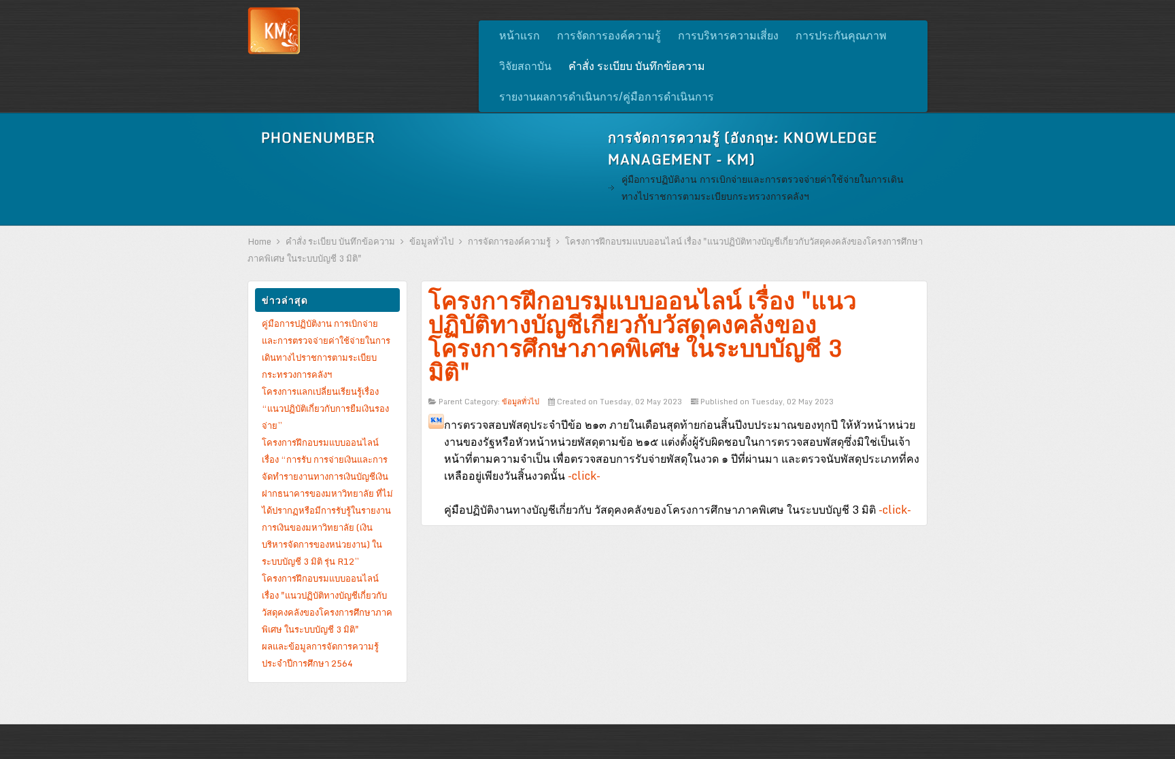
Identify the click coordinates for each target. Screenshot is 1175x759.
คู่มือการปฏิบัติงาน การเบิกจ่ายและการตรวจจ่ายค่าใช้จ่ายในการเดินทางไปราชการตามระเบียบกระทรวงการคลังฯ (762, 187)
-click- (584, 475)
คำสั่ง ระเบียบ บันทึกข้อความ (340, 241)
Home (259, 241)
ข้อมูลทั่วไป (431, 241)
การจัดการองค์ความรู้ (509, 241)
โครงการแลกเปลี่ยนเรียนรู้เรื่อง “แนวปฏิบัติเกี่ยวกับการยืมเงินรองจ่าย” (325, 408)
